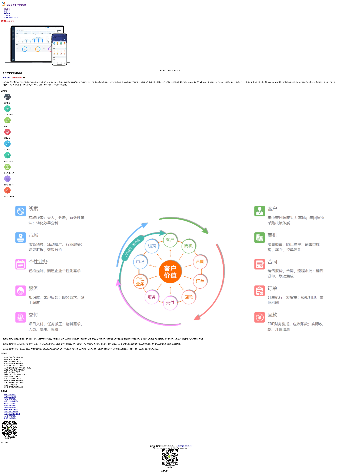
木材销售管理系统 (10, 416)
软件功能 (7, 11)
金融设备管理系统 (10, 395)
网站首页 (7, 9)
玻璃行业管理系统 (10, 418)
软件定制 (7, 15)
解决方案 (7, 13)
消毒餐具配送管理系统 (11, 409)
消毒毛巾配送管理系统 (11, 412)
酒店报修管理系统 (10, 407)
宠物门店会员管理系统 (11, 401)
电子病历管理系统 (10, 403)
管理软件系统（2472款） (12, 17)
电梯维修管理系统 (10, 399)
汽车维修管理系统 (10, 397)
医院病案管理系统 (10, 405)
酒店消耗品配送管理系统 (12, 414)
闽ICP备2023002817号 (185, 446)
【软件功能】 (6, 77)
